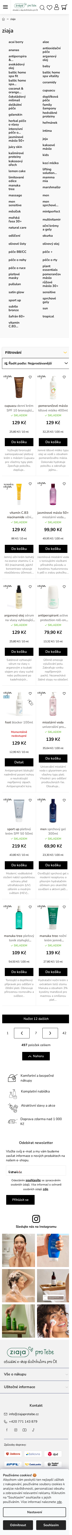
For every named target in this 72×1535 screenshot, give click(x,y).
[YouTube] (25, 1430)
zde (59, 1502)
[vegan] (19, 388)
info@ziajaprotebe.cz (24, 1414)
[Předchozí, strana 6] (22, 1033)
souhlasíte (33, 1180)
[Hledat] (42, 7)
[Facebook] (7, 1430)
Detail (19, 762)
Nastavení (34, 1512)
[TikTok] (33, 1430)
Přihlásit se (20, 1200)
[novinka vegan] (19, 494)
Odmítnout (18, 1525)
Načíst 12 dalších (36, 1019)
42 (64, 1033)
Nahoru (38, 1056)
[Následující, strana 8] (50, 1033)
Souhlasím (51, 1525)
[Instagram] (16, 1430)
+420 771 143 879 (23, 1421)
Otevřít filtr (36, 352)
